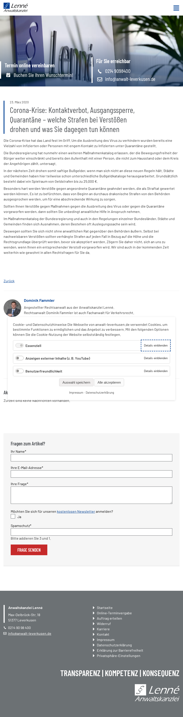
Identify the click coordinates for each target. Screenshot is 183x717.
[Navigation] (176, 8)
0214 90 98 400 (19, 627)
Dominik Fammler (39, 300)
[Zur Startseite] (16, 10)
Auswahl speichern (76, 382)
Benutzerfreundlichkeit (43, 371)
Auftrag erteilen (109, 618)
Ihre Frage (19, 483)
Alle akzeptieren (109, 382)
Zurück (9, 281)
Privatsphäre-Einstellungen (118, 655)
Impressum (105, 639)
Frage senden (29, 550)
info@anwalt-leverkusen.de (130, 79)
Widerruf (104, 623)
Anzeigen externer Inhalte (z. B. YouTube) (57, 358)
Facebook (7, 359)
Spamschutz (21, 525)
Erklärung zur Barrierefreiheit (120, 650)
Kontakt (103, 634)
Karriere (103, 629)
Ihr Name (19, 451)
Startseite (105, 607)
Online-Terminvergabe (114, 613)
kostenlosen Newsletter (76, 511)
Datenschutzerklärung (114, 645)
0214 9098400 (118, 71)
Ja (19, 517)
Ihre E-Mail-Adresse (27, 467)
